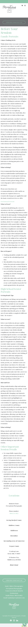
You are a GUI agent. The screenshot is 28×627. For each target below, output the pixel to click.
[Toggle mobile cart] (22, 5)
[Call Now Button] (25, 624)
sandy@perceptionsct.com (16, 598)
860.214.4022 (18, 595)
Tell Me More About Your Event (14, 22)
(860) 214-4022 (14, 513)
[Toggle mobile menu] (25, 5)
